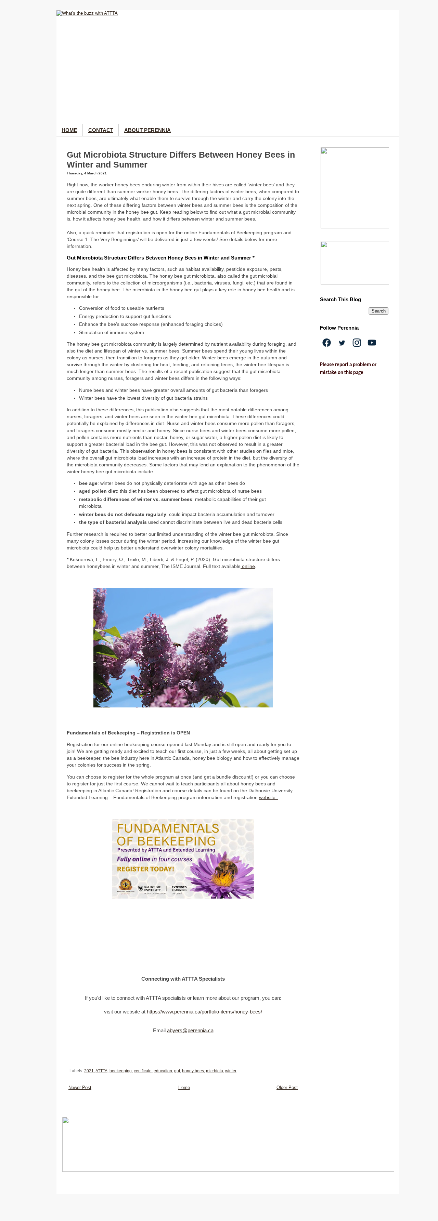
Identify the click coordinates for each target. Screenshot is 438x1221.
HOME (69, 130)
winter (230, 1071)
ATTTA (101, 1071)
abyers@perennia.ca (190, 1030)
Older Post (287, 1087)
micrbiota (214, 1071)
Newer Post (79, 1087)
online (248, 566)
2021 (89, 1071)
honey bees (193, 1071)
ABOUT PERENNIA (147, 130)
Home (184, 1087)
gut (177, 1071)
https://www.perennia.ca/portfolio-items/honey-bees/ (204, 1011)
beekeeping (121, 1071)
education (163, 1071)
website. (268, 797)
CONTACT (100, 130)
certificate (143, 1071)
